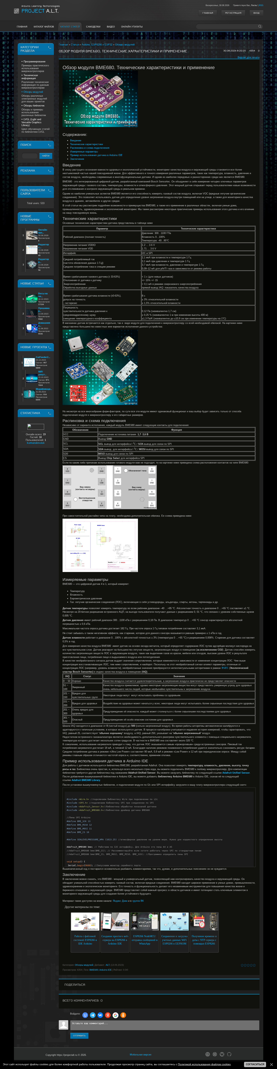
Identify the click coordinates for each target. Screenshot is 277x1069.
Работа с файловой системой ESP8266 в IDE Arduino (85, 940)
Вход (256, 13)
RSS (261, 5)
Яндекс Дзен (120, 900)
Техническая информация (29, 77)
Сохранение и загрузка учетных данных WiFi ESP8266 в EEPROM (174, 940)
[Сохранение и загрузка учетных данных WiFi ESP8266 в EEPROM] (174, 923)
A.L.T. (40, 11)
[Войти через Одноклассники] (123, 1015)
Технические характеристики (86, 144)
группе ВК (138, 900)
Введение (75, 140)
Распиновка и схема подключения (89, 147)
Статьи (75, 44)
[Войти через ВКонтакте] (100, 1015)
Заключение (77, 159)
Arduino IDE (105, 970)
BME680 (94, 970)
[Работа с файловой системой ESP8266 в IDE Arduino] (85, 923)
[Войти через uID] (85, 1015)
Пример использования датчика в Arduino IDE (96, 155)
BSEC (225, 668)
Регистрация (233, 13)
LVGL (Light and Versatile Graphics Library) (31, 122)
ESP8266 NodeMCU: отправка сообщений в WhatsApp (145, 940)
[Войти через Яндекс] (108, 1015)
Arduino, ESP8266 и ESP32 (97, 44)
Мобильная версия (140, 1054)
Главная (207, 13)
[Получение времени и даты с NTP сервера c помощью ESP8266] (204, 923)
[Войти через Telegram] (93, 1015)
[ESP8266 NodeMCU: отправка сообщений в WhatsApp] (145, 923)
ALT (107, 965)
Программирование (34, 61)
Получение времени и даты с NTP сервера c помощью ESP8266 (204, 940)
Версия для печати (248, 57)
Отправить (79, 1036)
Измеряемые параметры (84, 151)
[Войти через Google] (115, 1015)
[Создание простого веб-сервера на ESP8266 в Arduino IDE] (115, 923)
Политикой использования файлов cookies (204, 1064)
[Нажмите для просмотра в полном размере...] (159, 98)
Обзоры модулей (125, 44)
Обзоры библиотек (34, 105)
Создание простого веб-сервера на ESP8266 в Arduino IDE (115, 940)
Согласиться (255, 1064)
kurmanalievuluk (36, 442)
